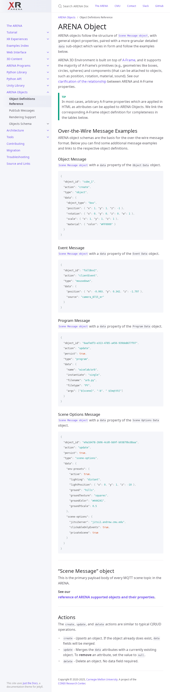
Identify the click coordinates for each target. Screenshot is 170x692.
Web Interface (16, 52)
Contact (131, 6)
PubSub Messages (22, 110)
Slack (146, 6)
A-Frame (128, 60)
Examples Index (18, 46)
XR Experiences (17, 39)
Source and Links (18, 164)
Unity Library (15, 85)
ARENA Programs (18, 65)
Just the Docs (30, 683)
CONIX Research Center (71, 683)
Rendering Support (22, 117)
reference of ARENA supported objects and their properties (106, 597)
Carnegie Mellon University (102, 679)
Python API (14, 79)
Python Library (17, 72)
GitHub (159, 6)
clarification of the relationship (82, 81)
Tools (10, 137)
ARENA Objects (17, 92)
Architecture (15, 130)
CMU (117, 6)
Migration (13, 150)
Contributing (15, 144)
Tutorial (12, 32)
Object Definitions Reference (22, 101)
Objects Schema (20, 124)
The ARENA (14, 26)
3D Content (14, 59)
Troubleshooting (18, 157)
